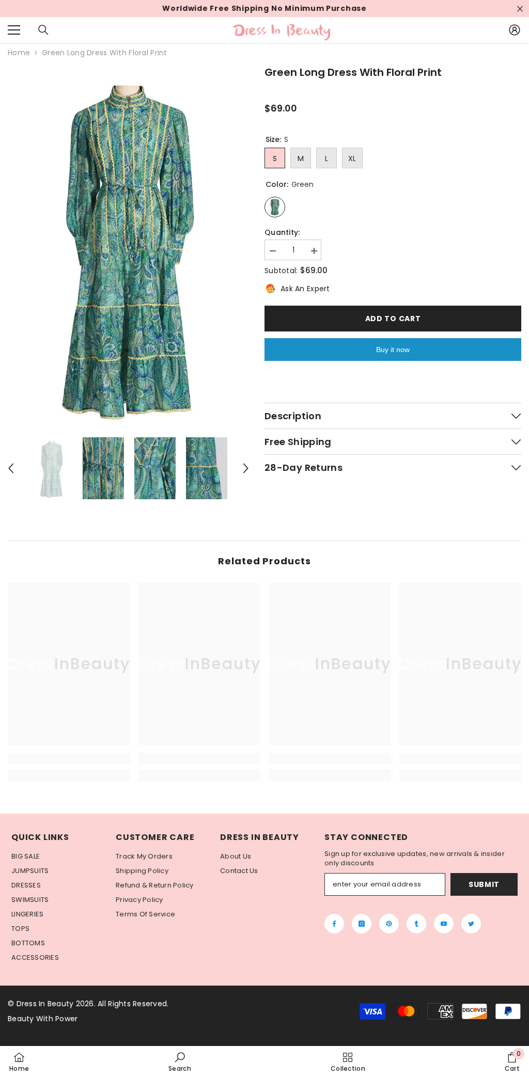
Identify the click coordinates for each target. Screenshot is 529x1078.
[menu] (14, 30)
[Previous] (11, 468)
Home (19, 53)
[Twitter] (471, 923)
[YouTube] (444, 923)
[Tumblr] (416, 923)
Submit (484, 884)
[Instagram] (361, 923)
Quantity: (282, 232)
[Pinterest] (389, 923)
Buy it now (393, 349)
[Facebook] (334, 923)
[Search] (43, 30)
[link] (69, 758)
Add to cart (393, 318)
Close (520, 8)
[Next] (246, 468)
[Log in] (514, 30)
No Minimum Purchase (318, 8)
